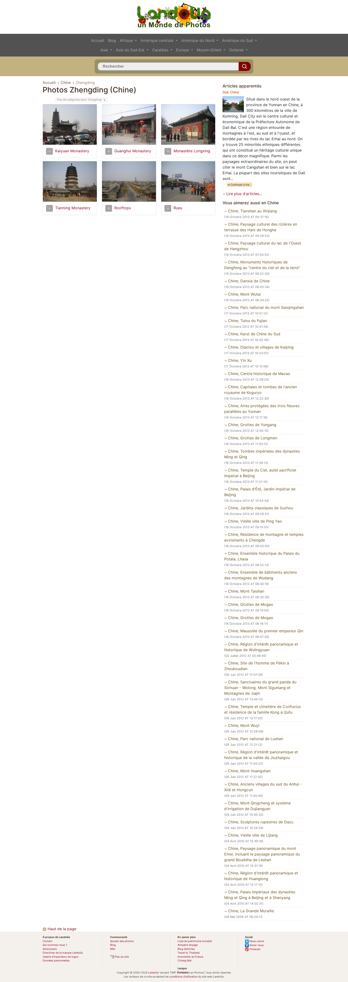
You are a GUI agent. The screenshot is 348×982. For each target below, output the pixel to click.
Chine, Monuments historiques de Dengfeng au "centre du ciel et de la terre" (262, 265)
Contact (47, 941)
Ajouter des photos (122, 941)
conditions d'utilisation (183, 976)
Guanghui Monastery (132, 150)
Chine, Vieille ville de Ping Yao (254, 521)
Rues (178, 207)
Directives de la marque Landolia (63, 952)
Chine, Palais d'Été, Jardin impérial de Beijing (259, 492)
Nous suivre (256, 941)
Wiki (112, 949)
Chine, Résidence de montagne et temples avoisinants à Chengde (263, 537)
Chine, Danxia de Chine (248, 281)
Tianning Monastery (72, 207)
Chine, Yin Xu (239, 360)
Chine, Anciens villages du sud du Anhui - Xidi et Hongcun (263, 787)
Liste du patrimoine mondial (195, 941)
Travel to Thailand (189, 952)
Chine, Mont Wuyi (243, 725)
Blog (112, 40)
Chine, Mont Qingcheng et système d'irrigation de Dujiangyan (257, 806)
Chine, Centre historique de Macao (258, 373)
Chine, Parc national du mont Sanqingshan (265, 307)
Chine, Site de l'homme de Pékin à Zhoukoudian (256, 666)
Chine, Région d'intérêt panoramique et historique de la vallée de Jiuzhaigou (261, 755)
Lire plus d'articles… (243, 193)
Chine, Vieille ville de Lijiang (252, 835)
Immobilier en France (190, 956)
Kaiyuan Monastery (72, 150)
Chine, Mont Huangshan (249, 770)
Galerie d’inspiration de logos (61, 956)
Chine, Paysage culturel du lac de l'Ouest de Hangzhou (262, 246)
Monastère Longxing (192, 150)
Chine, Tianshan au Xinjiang (252, 211)
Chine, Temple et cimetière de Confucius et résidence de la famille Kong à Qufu (262, 709)
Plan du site (121, 956)
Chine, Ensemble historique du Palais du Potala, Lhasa (261, 556)
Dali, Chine (231, 92)
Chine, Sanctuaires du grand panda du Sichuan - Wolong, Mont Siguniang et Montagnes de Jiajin (260, 688)
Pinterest (254, 949)
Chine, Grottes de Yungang (251, 424)
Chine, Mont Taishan (245, 591)
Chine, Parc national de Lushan (255, 738)
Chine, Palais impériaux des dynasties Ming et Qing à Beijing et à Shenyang (259, 895)
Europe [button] (183, 50)
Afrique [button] (127, 40)
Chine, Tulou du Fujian (247, 320)
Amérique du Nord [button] (198, 40)
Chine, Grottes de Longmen (252, 438)
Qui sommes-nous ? (55, 945)
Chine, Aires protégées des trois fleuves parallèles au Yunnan (261, 408)
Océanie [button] (237, 50)
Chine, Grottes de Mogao (250, 604)
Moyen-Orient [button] (210, 50)
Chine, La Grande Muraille (250, 910)
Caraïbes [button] (161, 50)
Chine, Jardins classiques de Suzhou (260, 508)
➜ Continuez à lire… (239, 184)
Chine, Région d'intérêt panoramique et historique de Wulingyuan (261, 647)
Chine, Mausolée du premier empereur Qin (265, 630)
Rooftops (122, 207)
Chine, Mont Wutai (244, 294)
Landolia (153, 972)
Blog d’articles (186, 949)
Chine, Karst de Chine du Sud (253, 334)
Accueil (97, 40)
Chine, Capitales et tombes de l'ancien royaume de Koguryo (260, 389)
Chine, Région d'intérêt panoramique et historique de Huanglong (261, 876)
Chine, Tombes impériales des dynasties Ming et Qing (262, 454)
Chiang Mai (185, 960)
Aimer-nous (256, 945)
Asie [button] (104, 50)
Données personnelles (56, 960)
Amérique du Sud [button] (238, 40)
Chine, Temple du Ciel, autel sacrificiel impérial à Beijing (260, 473)
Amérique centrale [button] (157, 40)
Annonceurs (50, 949)
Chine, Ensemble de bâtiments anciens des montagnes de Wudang (260, 575)
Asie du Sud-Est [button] (131, 50)
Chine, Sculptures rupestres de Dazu (260, 822)
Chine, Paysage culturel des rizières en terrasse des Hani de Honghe (260, 227)
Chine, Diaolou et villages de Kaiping (260, 347)
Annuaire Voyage (188, 945)
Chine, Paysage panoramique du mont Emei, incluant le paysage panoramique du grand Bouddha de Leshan (262, 854)
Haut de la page (61, 928)
